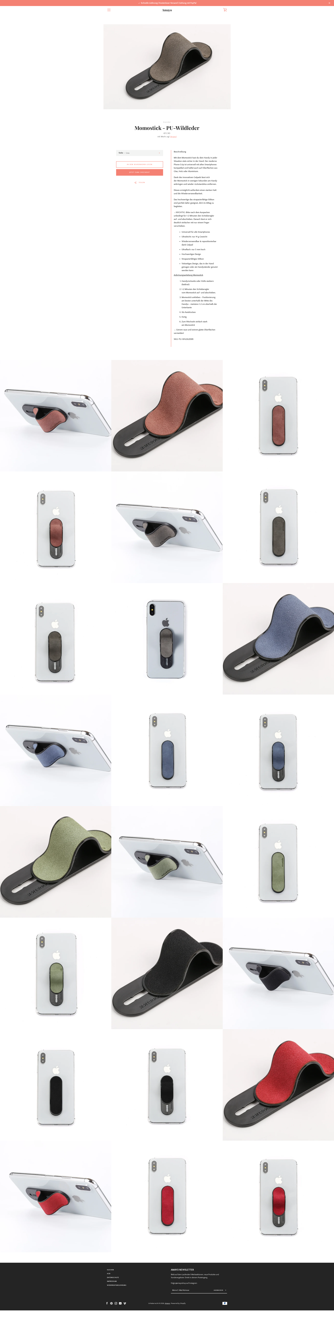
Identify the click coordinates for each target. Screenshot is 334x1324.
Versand (173, 137)
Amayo (167, 10)
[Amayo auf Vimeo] (124, 1303)
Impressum (112, 1281)
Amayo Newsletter (182, 1270)
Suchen (110, 1270)
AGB (108, 1273)
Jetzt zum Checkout (139, 172)
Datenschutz (113, 1277)
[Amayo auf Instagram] (116, 1303)
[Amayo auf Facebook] (107, 1303)
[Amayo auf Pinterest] (111, 1303)
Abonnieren (218, 1290)
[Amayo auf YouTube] (120, 1303)
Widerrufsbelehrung (116, 1285)
